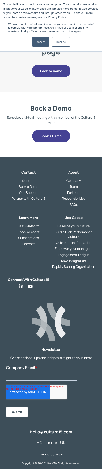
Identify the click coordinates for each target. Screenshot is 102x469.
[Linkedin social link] (21, 286)
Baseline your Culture (73, 226)
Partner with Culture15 (29, 198)
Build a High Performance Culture (74, 234)
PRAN (43, 454)
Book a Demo (28, 186)
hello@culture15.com (51, 432)
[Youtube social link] (30, 286)
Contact (28, 180)
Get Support (28, 192)
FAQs (74, 204)
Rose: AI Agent (29, 232)
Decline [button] (61, 42)
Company (73, 180)
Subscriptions (28, 238)
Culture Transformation (73, 243)
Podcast (28, 244)
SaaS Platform (28, 226)
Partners (73, 192)
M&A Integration (73, 260)
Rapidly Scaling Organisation (73, 266)
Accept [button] (40, 42)
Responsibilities (73, 198)
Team (74, 186)
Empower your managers (73, 248)
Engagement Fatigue (73, 254)
